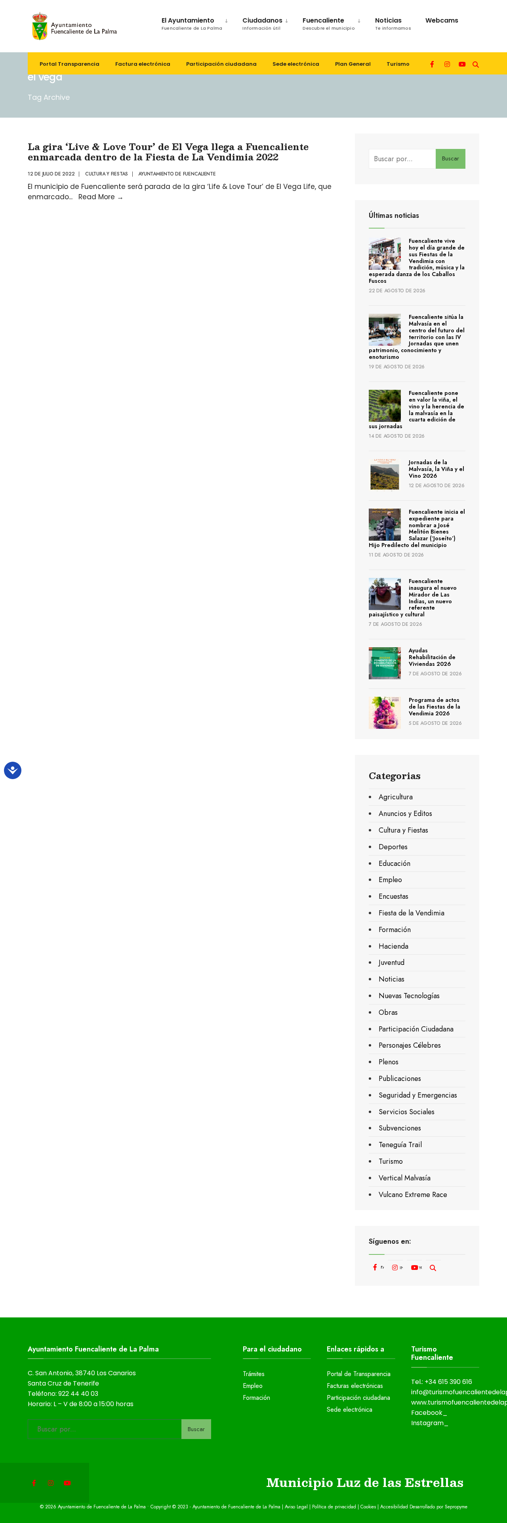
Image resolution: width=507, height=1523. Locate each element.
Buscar (450, 158)
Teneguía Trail (400, 1145)
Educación (394, 863)
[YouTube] (461, 64)
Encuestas (393, 896)
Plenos (388, 1062)
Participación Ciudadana (416, 1029)
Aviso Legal (296, 1506)
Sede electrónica (296, 64)
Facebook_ (429, 1412)
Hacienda (393, 946)
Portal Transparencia (69, 64)
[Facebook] (433, 64)
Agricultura (396, 797)
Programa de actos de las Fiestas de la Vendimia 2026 (434, 706)
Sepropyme (456, 1506)
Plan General (353, 64)
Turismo (398, 64)
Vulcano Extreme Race (413, 1194)
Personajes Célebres (410, 1045)
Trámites (254, 1373)
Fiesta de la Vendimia (411, 913)
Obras (388, 1012)
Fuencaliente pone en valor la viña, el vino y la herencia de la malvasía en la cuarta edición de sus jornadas (416, 409)
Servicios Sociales (407, 1112)
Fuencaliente (329, 23)
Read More (101, 197)
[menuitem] (191, 22)
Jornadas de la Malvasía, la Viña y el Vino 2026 (436, 469)
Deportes (393, 847)
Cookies (368, 1506)
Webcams (441, 20)
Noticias (393, 23)
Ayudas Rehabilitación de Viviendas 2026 (432, 657)
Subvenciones (400, 1128)
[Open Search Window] (476, 64)
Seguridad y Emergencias (418, 1095)
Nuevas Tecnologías (409, 996)
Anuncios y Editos (405, 813)
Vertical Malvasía (405, 1178)
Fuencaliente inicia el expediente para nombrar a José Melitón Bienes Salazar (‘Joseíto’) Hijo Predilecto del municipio (417, 528)
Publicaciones (400, 1078)
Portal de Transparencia (359, 1373)
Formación (395, 929)
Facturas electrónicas (355, 1385)
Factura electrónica (142, 64)
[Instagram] (447, 64)
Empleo (390, 880)
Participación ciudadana (221, 64)
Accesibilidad (395, 1506)
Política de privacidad (334, 1506)
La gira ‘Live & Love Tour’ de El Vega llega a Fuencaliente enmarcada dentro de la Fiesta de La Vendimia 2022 (168, 151)
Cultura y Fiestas (106, 173)
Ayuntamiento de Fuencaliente (176, 173)
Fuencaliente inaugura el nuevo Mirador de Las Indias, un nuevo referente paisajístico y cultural (413, 597)
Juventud (391, 962)
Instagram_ (430, 1423)
